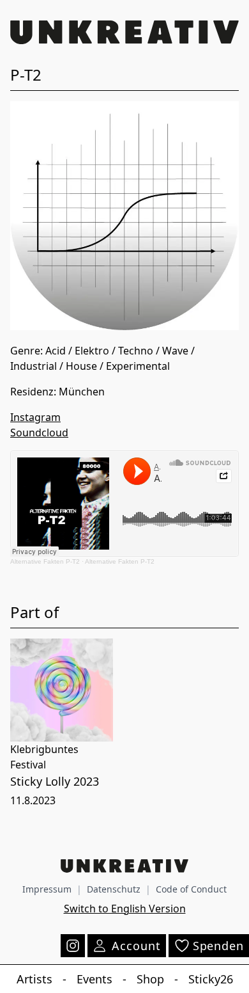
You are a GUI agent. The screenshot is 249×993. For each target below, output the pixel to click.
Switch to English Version (125, 909)
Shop (150, 979)
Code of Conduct (191, 889)
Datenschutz (113, 889)
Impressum (47, 889)
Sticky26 (210, 979)
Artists (34, 979)
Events (94, 979)
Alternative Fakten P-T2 (45, 561)
